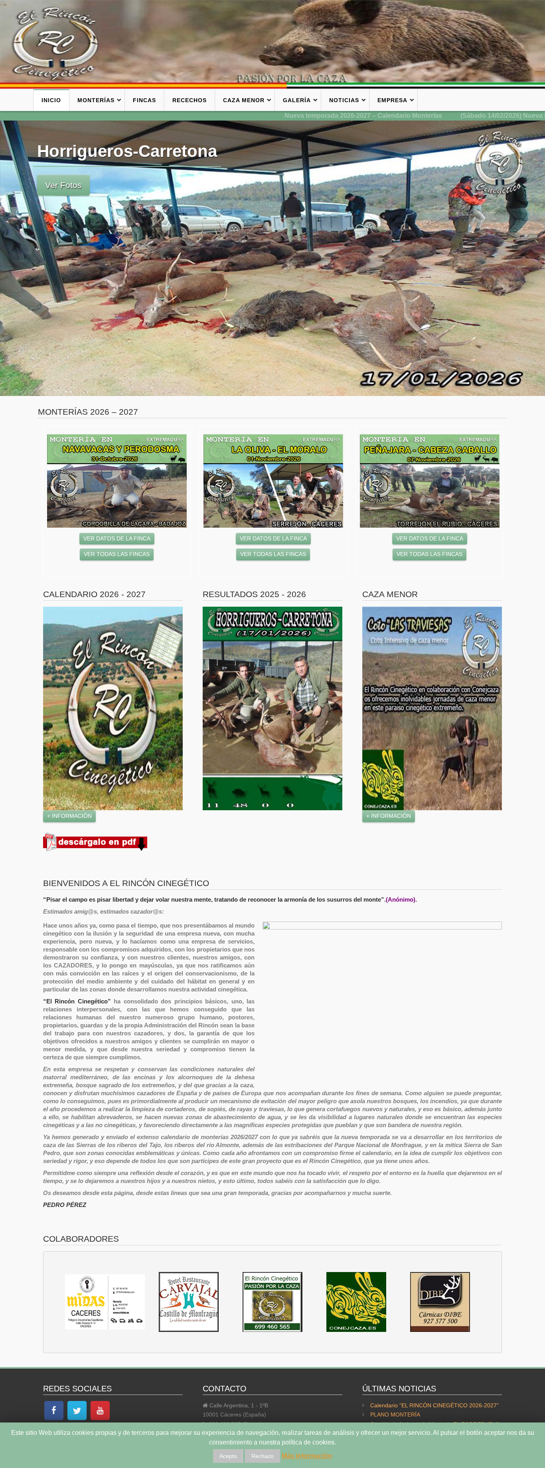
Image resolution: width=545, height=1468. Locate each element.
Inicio (51, 100)
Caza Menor (244, 100)
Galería (297, 100)
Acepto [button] (228, 1456)
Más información (307, 1455)
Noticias (344, 100)
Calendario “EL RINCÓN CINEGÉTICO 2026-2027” (434, 1405)
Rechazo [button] (262, 1456)
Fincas (144, 100)
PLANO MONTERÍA (395, 1414)
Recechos (189, 100)
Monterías (96, 100)
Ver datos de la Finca (116, 538)
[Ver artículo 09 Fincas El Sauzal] (430, 481)
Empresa (392, 100)
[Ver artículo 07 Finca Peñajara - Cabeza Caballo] (117, 481)
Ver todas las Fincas (117, 554)
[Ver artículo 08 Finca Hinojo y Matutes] (273, 481)
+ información (69, 816)
